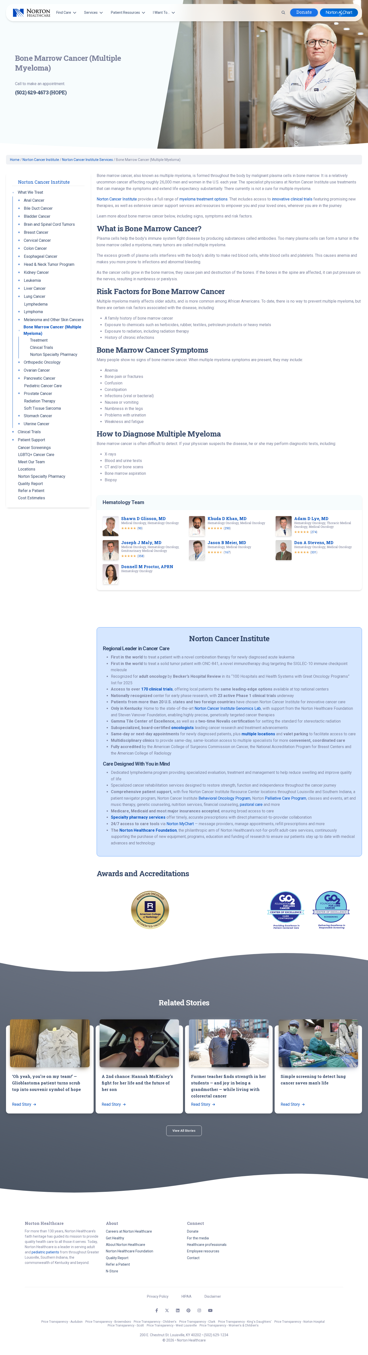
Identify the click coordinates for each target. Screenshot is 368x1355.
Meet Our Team (31, 462)
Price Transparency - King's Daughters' (245, 1321)
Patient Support (31, 439)
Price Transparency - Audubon (62, 1321)
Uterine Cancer (36, 423)
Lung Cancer (34, 296)
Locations (26, 469)
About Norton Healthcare (125, 1245)
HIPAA (186, 1296)
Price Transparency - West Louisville (172, 1325)
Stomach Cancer (38, 415)
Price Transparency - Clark (197, 1321)
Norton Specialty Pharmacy (53, 354)
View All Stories (184, 1131)
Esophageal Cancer (40, 256)
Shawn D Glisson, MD (143, 518)
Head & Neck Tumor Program (49, 264)
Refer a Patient (31, 490)
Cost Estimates (31, 498)
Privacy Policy (157, 1296)
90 (140, 528)
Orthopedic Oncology (42, 362)
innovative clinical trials (292, 199)
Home (15, 160)
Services (91, 13)
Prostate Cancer (38, 393)
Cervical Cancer (37, 240)
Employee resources (203, 1251)
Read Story (22, 1104)
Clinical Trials (41, 347)
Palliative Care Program (285, 798)
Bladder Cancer (37, 216)
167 (227, 552)
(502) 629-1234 (216, 1335)
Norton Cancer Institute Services (87, 160)
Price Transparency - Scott (126, 1325)
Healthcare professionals (207, 1245)
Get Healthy (115, 1238)
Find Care (63, 13)
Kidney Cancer (36, 272)
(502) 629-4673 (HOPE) (41, 92)
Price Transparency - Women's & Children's (229, 1325)
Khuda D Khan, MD (227, 518)
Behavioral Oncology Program (224, 798)
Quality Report (30, 483)
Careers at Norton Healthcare (129, 1231)
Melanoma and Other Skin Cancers (54, 319)
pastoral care (251, 804)
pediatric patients (45, 1252)
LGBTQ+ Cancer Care (36, 454)
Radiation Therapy (39, 401)
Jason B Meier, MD (227, 542)
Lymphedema (36, 304)
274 (313, 532)
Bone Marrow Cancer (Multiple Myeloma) (52, 330)
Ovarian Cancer (37, 370)
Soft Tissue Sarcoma (42, 408)
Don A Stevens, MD (313, 542)
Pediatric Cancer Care (43, 385)
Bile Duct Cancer (38, 208)
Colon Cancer (35, 248)
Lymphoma (33, 311)
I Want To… (161, 13)
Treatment (39, 340)
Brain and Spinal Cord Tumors (49, 224)
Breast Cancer (36, 232)
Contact (193, 1258)
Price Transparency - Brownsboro (108, 1321)
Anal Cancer (34, 200)
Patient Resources (125, 13)
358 (140, 556)
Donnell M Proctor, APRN (147, 566)
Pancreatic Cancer (39, 378)
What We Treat (30, 192)
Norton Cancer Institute (41, 160)
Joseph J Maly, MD (141, 542)
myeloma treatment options (203, 199)
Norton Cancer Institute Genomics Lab (228, 708)
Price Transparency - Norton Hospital (299, 1321)
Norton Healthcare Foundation (129, 1251)
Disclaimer (213, 1296)
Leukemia (32, 280)
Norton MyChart (180, 823)
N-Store (112, 1271)
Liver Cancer (35, 288)
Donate (304, 12)
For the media (198, 1238)
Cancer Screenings (34, 447)
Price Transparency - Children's (155, 1321)
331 (313, 552)
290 (227, 528)
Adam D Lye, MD (311, 518)
